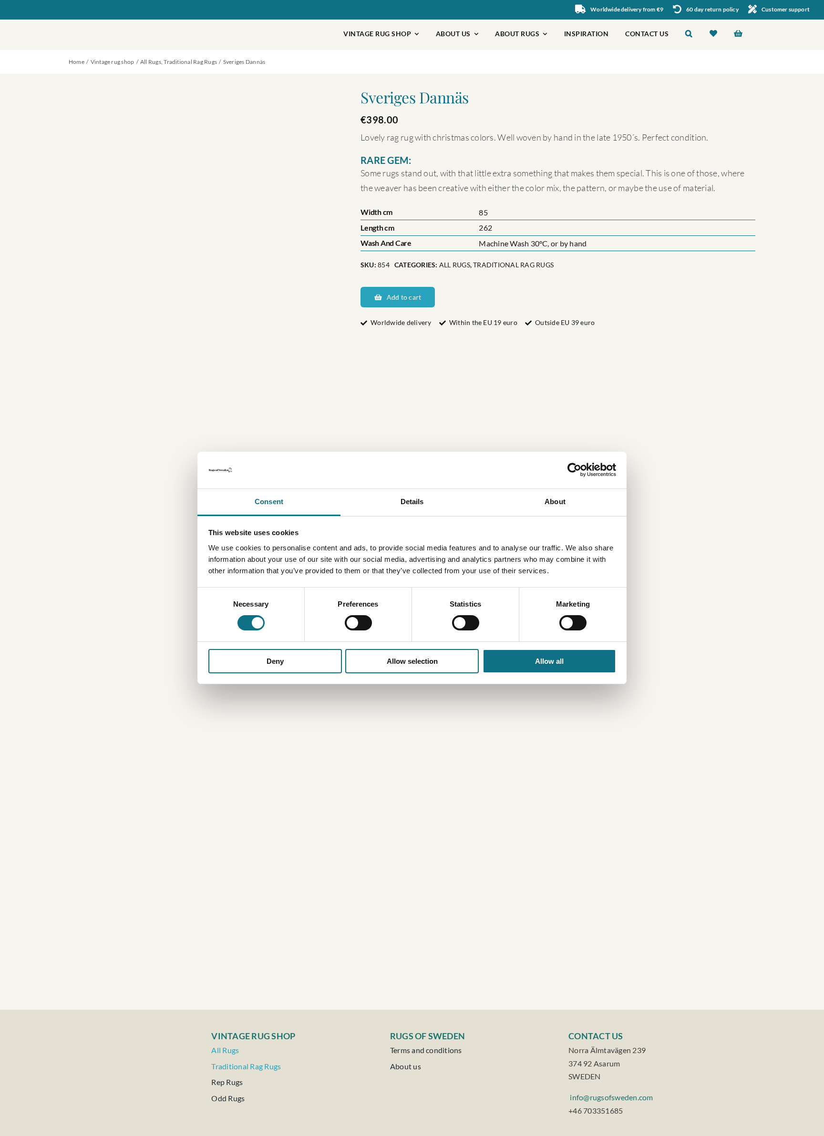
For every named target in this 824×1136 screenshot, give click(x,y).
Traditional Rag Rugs (513, 265)
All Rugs (454, 265)
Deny (275, 661)
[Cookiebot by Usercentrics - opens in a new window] (574, 470)
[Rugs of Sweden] (114, 23)
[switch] (358, 622)
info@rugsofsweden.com (610, 1097)
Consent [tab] (269, 501)
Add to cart (404, 297)
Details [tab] (412, 501)
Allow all (549, 661)
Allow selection (412, 661)
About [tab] (555, 501)
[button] (689, 34)
